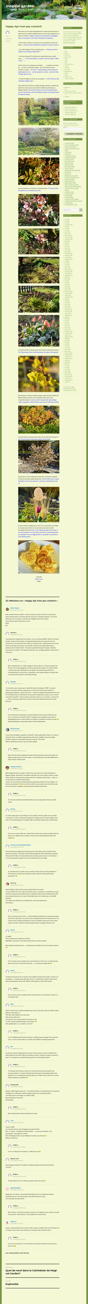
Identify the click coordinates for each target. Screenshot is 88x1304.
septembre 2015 (69, 358)
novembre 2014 (68, 376)
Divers (66, 58)
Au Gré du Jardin (69, 163)
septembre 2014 (69, 380)
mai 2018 (67, 300)
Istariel (12, 930)
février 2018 (67, 306)
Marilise (66, 107)
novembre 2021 (68, 237)
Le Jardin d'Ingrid (69, 193)
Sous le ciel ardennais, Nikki (72, 145)
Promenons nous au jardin (71, 175)
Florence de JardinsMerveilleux (20, 845)
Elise (12, 1004)
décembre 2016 (68, 331)
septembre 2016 (69, 336)
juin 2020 (67, 261)
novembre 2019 (68, 271)
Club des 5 (67, 55)
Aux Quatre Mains (69, 197)
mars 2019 (67, 286)
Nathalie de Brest (16, 766)
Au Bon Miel (68, 154)
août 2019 (67, 277)
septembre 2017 (69, 315)
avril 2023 (67, 223)
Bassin (66, 53)
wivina (12, 970)
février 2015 (67, 371)
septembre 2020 (69, 259)
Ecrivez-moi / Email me (69, 42)
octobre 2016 (68, 335)
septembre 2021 (69, 239)
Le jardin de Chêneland (70, 146)
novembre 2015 (68, 355)
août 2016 (67, 338)
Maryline (13, 681)
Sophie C (13, 1221)
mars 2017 (67, 326)
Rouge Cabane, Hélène (70, 183)
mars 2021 (67, 248)
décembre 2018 (68, 291)
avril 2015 (67, 367)
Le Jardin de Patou (69, 192)
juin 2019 (67, 280)
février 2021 (67, 250)
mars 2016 (67, 347)
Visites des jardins (69, 78)
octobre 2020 (68, 257)
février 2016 (67, 349)
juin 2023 (67, 219)
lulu (11, 1046)
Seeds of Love (68, 76)
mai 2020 (67, 262)
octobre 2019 (68, 273)
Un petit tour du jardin (70, 91)
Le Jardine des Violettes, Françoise (73, 201)
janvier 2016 (68, 351)
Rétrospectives (68, 71)
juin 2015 (67, 364)
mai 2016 (67, 344)
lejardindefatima (15, 1188)
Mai (65, 89)
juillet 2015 (67, 362)
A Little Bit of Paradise (70, 157)
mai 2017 (67, 322)
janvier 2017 (68, 329)
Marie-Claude (14, 608)
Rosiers (66, 73)
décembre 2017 (68, 309)
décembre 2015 (68, 353)
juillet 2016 (67, 340)
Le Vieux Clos (68, 152)
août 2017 (67, 317)
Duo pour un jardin (69, 164)
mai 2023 (67, 221)
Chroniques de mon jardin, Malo (72, 170)
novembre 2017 (68, 311)
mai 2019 (67, 282)
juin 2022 (67, 226)
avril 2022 (67, 230)
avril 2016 (67, 346)
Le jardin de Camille (69, 179)
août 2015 (67, 360)
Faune (66, 60)
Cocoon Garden (68, 195)
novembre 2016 (68, 333)
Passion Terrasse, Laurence (72, 184)
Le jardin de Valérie (69, 143)
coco (12, 1120)
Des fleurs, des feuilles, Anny (72, 177)
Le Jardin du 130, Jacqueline (72, 199)
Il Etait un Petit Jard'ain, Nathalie (73, 186)
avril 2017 (67, 324)
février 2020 (67, 268)
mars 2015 (67, 369)
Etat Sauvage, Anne (70, 181)
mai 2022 (67, 228)
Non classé (67, 69)
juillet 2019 (67, 279)
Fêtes (66, 62)
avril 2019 (67, 284)
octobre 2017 (68, 313)
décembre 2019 (68, 270)
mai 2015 (67, 365)
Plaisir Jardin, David (70, 166)
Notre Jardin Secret (69, 161)
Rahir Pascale (14, 728)
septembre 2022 (69, 224)
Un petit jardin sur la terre (71, 204)
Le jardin (8, 41)
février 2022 (67, 233)
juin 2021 (67, 242)
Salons (66, 75)
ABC (66, 51)
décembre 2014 (68, 374)
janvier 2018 (68, 308)
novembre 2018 (68, 293)
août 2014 (67, 382)
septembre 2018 (69, 297)
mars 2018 (67, 304)
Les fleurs (67, 67)
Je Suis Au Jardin (69, 159)
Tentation (67, 96)
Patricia (12, 809)
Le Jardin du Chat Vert (70, 155)
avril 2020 (67, 264)
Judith (7, 36)
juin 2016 (67, 342)
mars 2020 (67, 266)
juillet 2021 (67, 241)
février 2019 (67, 288)
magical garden (20, 6)
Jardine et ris (68, 173)
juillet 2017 (67, 318)
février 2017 (67, 327)
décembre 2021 (68, 235)
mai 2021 (67, 244)
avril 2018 (67, 302)
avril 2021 (67, 246)
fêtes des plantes (69, 64)
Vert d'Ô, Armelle (69, 168)
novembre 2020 (68, 255)
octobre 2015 (68, 356)
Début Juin (67, 87)
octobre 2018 (68, 295)
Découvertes (68, 57)
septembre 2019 (69, 275)
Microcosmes (68, 172)
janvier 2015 (68, 373)
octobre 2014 (68, 378)
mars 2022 (67, 232)
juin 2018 (67, 299)
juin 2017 (67, 320)
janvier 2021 (68, 252)
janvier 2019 (68, 289)
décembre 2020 (68, 253)
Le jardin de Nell (69, 202)
